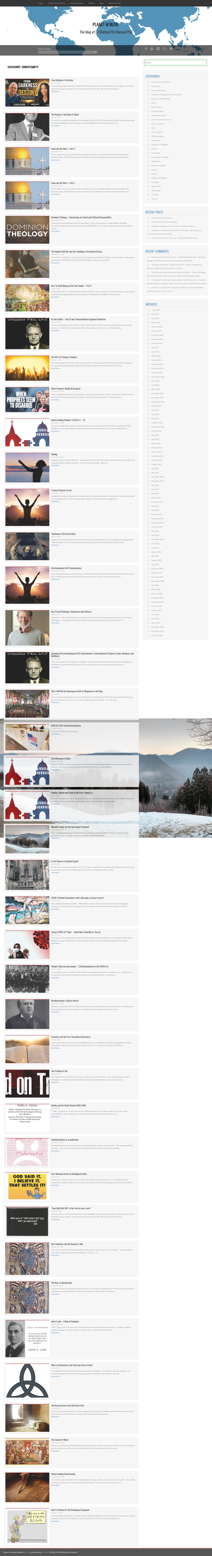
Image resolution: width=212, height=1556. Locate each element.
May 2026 (155, 314)
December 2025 (157, 335)
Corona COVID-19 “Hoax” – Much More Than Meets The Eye (76, 932)
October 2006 (156, 635)
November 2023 (157, 398)
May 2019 (155, 510)
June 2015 (155, 544)
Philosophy (155, 140)
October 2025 (156, 343)
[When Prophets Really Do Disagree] (27, 399)
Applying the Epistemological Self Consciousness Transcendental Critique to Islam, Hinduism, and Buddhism (92, 655)
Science (154, 174)
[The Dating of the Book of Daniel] (27, 127)
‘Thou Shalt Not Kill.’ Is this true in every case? (71, 1208)
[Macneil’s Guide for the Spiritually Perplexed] (27, 839)
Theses (154, 199)
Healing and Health (158, 115)
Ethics (153, 103)
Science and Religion (159, 178)
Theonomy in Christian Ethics (63, 533)
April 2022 (155, 439)
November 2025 (157, 339)
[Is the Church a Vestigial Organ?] (27, 875)
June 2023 (155, 414)
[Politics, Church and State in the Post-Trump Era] (27, 805)
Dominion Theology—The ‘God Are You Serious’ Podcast (173, 226)
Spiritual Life (156, 186)
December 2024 (157, 364)
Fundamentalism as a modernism (65, 1139)
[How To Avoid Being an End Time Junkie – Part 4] (27, 298)
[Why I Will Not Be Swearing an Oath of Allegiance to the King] (27, 704)
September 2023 (157, 402)
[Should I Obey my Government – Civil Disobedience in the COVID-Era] (27, 979)
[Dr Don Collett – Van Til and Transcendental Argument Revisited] (27, 333)
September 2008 (157, 581)
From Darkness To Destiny (62, 80)
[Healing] (27, 467)
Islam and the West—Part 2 (63, 148)
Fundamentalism (157, 111)
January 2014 (156, 560)
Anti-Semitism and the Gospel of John (67, 1244)
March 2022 (155, 443)
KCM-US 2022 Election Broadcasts (66, 725)
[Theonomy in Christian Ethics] (27, 546)
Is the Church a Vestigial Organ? (65, 861)
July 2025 (155, 347)
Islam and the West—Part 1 (63, 183)
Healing (54, 454)
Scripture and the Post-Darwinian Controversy (70, 1036)
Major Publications (77, 3)
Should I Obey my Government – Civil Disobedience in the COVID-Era (79, 966)
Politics (154, 149)
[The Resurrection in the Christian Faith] (27, 1418)
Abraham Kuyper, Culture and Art (65, 1000)
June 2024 (155, 381)
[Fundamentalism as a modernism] (27, 1152)
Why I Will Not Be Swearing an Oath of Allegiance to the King (77, 691)
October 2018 (156, 527)
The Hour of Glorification (61, 1282)
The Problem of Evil (59, 1071)
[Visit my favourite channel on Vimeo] (158, 49)
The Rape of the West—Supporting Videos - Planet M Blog (173, 265)
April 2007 (155, 619)
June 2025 (155, 352)
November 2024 (157, 368)
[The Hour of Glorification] (27, 1297)
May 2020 (155, 489)
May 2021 (155, 473)
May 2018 (155, 531)
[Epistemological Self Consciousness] (27, 585)
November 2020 (157, 481)
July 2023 (155, 410)
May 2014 (155, 556)
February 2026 (156, 327)
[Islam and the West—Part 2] (27, 161)
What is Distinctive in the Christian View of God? (72, 1365)
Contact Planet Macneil (56, 3)
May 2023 (155, 418)
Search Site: (44, 48)
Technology (155, 190)
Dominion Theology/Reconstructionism (166, 94)
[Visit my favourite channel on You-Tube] (152, 49)
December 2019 (157, 502)
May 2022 (155, 435)
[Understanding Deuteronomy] (27, 1487)
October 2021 (156, 460)
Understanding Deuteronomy (63, 1474)
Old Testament (157, 132)
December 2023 (157, 393)
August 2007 (156, 610)
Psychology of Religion (160, 157)
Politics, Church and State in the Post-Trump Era (72, 792)
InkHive (27, 1552)
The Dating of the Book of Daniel (65, 114)
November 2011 (157, 569)
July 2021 (155, 468)
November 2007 (157, 602)
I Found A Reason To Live (61, 490)
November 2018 (157, 523)
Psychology (155, 153)
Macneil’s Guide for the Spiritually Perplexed (70, 826)
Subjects (91, 3)
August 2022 (156, 431)
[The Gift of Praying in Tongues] (27, 368)
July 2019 (155, 506)
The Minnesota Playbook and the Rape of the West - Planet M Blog (177, 272)
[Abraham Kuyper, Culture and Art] (27, 1014)
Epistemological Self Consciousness (66, 568)
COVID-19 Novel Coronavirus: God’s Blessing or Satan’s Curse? (77, 897)
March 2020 (155, 498)
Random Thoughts (158, 165)
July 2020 (155, 485)
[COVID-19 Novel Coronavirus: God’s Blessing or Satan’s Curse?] (27, 910)
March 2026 (155, 322)
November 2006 (157, 631)
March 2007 (155, 623)
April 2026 (155, 318)
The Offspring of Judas (60, 758)
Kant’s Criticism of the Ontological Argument (70, 1509)
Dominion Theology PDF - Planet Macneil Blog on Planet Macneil (175, 287)
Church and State (158, 90)
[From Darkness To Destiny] (27, 93)
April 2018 (155, 535)
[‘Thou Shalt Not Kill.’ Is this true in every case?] (27, 1221)
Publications (156, 161)
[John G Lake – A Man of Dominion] (27, 1338)
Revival (154, 170)
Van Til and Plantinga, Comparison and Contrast (71, 611)
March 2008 (155, 589)
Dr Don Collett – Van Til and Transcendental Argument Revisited (78, 319)
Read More (55, 91)
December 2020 (157, 477)
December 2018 (157, 518)
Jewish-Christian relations (161, 120)
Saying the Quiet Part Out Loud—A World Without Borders (174, 238)
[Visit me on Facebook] (145, 49)
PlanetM (45, 1552)
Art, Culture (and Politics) (161, 82)
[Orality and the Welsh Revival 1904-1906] (27, 1118)
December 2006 (157, 627)
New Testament (157, 124)
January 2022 (156, 452)
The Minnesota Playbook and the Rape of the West (172, 261)
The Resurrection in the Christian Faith (67, 1405)
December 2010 (157, 577)
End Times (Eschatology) (160, 99)
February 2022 (156, 448)
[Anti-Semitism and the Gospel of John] (27, 1259)
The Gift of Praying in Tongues (64, 357)
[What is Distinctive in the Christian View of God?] (27, 1380)
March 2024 (155, 389)
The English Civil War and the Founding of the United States (76, 251)
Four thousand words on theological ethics (69, 1173)
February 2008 (156, 594)
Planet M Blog (105, 24)
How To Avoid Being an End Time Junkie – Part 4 (71, 285)
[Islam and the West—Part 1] (27, 195)
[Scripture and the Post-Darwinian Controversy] (27, 1049)
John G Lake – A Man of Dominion (65, 1321)
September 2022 (157, 427)
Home (41, 3)
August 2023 (156, 406)
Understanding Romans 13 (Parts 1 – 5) (68, 420)
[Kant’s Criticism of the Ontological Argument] (27, 1526)
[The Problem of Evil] (27, 1083)
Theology (155, 195)
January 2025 (156, 360)
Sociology (155, 182)
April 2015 (155, 548)
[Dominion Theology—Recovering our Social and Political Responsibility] (27, 230)
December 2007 (157, 598)
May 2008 (155, 585)
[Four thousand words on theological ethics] (27, 1186)
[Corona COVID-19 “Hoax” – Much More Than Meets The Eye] (27, 944)
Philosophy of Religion (159, 145)
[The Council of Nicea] (27, 1452)
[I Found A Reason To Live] (27, 507)
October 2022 (156, 423)
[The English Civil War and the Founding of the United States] (27, 264)
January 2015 (156, 552)
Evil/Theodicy (156, 107)
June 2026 (155, 310)
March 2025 (155, 356)
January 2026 (156, 331)
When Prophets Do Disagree (65, 388)
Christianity (155, 86)
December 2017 (157, 539)
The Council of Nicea (59, 1439)
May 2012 (155, 564)
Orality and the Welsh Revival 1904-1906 (68, 1105)
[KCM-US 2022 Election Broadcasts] (27, 737)
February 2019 (156, 514)
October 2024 (156, 372)
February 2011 (156, 573)
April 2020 (155, 493)
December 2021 (157, 456)
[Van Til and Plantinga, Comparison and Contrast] (27, 628)
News (101, 3)
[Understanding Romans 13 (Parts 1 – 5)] (27, 432)
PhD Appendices (157, 136)
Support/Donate (115, 3)
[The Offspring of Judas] (27, 771)
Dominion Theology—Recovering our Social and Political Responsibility (81, 217)
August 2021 (156, 464)
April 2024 (155, 385)
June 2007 (155, 614)
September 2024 (157, 377)
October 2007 (156, 606)
